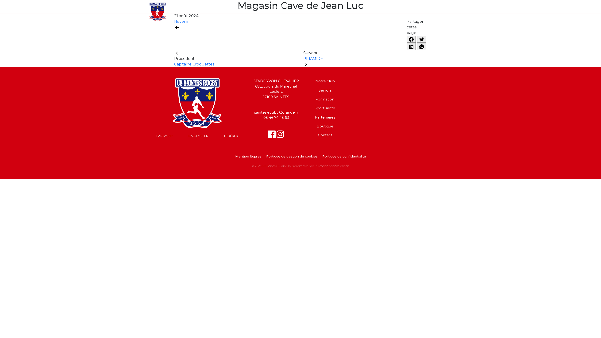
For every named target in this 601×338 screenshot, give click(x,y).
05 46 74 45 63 (276, 117)
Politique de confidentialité (344, 156)
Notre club (193, 6)
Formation (231, 6)
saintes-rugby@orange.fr (276, 112)
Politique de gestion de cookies (292, 156)
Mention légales (248, 156)
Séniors (212, 6)
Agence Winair (339, 166)
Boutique (299, 6)
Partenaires (277, 6)
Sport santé (254, 6)
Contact (317, 6)
